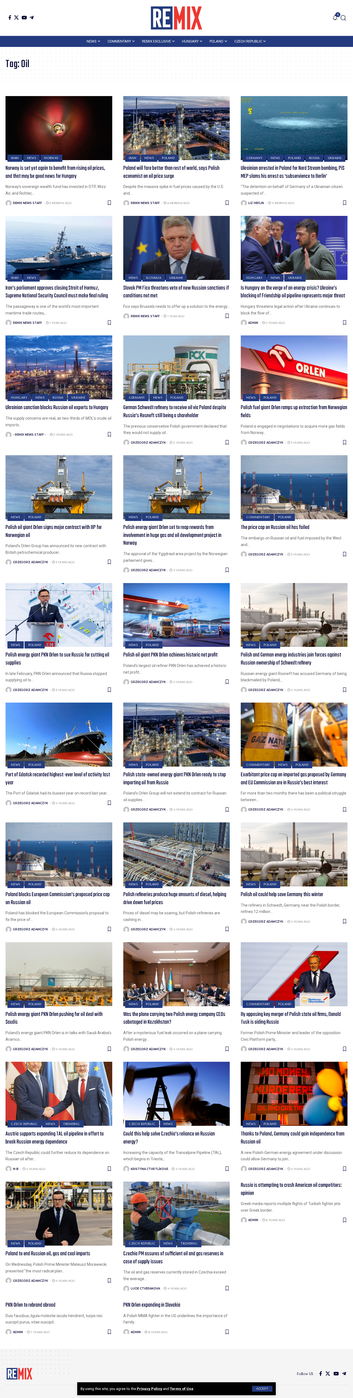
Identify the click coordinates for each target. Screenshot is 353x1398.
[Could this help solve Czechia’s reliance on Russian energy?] (176, 1094)
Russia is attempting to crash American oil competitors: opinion (291, 1189)
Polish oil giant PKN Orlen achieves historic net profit (170, 655)
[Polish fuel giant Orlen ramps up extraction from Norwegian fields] (294, 367)
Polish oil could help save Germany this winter (282, 894)
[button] (262, 1389)
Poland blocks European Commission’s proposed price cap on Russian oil (58, 898)
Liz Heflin (256, 203)
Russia (314, 158)
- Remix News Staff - (29, 434)
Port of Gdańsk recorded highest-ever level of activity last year (58, 779)
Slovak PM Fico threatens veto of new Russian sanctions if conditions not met (176, 292)
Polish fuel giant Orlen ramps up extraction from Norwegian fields (294, 411)
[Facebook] (10, 17)
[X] (16, 17)
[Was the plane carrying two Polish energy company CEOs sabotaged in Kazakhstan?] (176, 974)
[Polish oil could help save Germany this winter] (294, 854)
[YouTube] (24, 17)
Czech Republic (24, 1124)
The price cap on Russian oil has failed (275, 527)
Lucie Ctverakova (145, 1288)
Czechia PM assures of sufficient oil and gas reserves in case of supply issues (173, 1257)
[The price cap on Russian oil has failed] (294, 487)
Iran (15, 158)
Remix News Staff (27, 203)
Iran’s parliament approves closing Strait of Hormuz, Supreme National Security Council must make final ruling (57, 292)
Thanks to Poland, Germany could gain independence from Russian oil (292, 1138)
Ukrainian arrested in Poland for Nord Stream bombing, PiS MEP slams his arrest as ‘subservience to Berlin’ (292, 172)
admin (253, 323)
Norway (51, 158)
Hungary (254, 278)
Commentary (258, 517)
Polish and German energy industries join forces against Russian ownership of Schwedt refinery (291, 659)
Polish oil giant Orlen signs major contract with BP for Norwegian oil (54, 531)
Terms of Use (181, 1388)
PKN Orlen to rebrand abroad (30, 1305)
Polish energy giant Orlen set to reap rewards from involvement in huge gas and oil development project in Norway (172, 535)
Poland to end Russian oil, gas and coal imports (48, 1253)
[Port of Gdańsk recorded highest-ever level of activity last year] (59, 735)
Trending (71, 1124)
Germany (254, 158)
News (31, 158)
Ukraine (335, 158)
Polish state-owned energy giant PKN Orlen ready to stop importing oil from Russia (174, 779)
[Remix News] (176, 18)
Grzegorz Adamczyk (148, 442)
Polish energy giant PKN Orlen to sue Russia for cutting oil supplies (57, 659)
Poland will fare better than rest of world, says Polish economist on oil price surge (171, 172)
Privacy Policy (149, 1388)
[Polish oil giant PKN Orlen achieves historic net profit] (176, 615)
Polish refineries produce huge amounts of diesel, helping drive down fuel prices (174, 898)
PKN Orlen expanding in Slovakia (151, 1305)
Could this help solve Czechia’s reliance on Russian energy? (169, 1138)
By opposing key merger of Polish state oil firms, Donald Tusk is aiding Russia (291, 1018)
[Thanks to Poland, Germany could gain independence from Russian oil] (294, 1094)
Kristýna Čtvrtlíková (149, 1169)
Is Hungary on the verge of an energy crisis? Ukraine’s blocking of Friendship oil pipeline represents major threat (293, 292)
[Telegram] (31, 17)
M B (15, 1169)
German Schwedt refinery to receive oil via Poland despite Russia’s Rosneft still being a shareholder (174, 411)
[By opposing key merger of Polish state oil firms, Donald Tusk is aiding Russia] (294, 974)
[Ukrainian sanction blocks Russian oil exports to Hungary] (59, 367)
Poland (168, 158)
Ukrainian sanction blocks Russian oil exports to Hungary (57, 407)
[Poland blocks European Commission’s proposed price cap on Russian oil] (59, 854)
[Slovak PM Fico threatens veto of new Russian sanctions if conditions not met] (176, 248)
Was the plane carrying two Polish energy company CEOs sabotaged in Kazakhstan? (174, 1018)
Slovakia (153, 278)
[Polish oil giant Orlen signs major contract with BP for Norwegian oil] (59, 487)
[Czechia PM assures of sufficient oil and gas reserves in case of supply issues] (176, 1214)
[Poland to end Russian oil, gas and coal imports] (59, 1214)
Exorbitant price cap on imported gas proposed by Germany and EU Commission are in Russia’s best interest (293, 779)
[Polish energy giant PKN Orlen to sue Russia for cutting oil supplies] (59, 615)
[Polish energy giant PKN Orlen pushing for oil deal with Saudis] (59, 974)
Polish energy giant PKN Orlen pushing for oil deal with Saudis (54, 1018)
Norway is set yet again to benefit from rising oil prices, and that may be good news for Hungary (55, 172)
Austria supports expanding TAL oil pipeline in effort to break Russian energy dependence (55, 1138)
